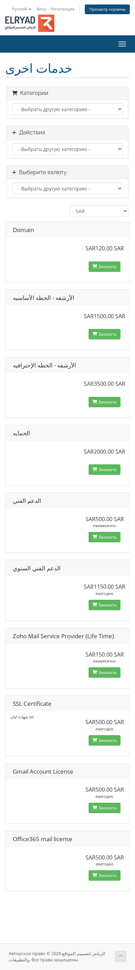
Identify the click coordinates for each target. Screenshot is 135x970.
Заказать (107, 266)
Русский (20, 8)
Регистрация (62, 8)
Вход (41, 8)
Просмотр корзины (107, 9)
